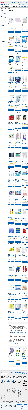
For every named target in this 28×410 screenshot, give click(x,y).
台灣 (25, 2)
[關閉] (27, 6)
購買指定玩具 (12, 0)
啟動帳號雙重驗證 (20, 377)
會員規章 (10, 402)
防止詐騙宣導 (7, 377)
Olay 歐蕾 (18, 332)
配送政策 (18, 402)
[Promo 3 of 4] (18, 366)
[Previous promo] (9, 357)
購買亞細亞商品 (10, 6)
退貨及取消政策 (14, 402)
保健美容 (3, 8)
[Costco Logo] (3, 2)
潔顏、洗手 (10, 343)
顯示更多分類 (2, 35)
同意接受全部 (22, 404)
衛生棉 (21, 343)
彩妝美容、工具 (18, 343)
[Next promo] (27, 357)
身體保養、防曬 (14, 343)
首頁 (1, 8)
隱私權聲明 (11, 401)
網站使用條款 (7, 401)
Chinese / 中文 (21, 2)
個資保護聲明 (23, 401)
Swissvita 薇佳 (14, 332)
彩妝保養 (6, 8)
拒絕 (22, 408)
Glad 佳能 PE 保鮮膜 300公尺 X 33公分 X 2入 (18, 359)
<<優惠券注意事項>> (23, 6)
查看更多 (22, 406)
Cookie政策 (15, 401)
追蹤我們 (24, 372)
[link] (11, 22)
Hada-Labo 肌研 (21, 332)
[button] (17, 4)
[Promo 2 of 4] (17, 366)
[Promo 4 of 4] (19, 366)
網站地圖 (4, 401)
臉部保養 (9, 8)
